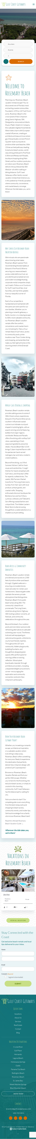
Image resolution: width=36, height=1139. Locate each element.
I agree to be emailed (15, 977)
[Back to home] (13, 4)
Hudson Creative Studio (19, 1129)
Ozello (18, 1066)
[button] (34, 4)
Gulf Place (18, 1051)
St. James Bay (18, 1081)
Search (21, 61)
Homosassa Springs (18, 1062)
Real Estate (18, 1025)
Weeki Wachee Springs (18, 1084)
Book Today (18, 1094)
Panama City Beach (18, 1069)
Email (3, 965)
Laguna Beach (18, 1058)
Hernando (18, 1054)
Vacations (18, 1014)
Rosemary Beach (18, 1077)
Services (18, 1021)
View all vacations (18, 920)
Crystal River (18, 1047)
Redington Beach (18, 1073)
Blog (18, 1033)
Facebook (27, 285)
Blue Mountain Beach (18, 1088)
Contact (18, 1029)
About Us (18, 1018)
